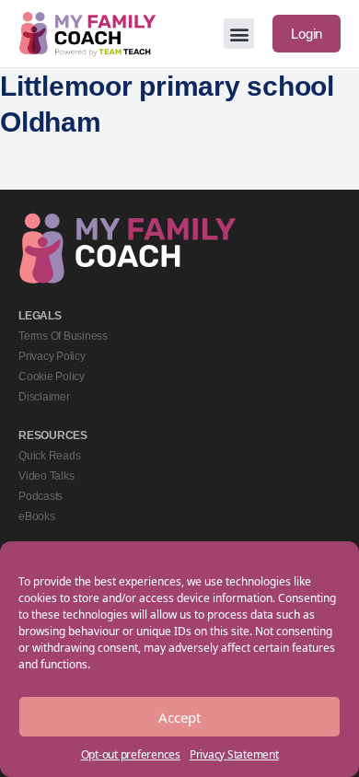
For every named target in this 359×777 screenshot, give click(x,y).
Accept (179, 717)
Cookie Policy (51, 376)
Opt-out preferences (130, 754)
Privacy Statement (234, 754)
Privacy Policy (52, 356)
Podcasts (40, 496)
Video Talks (46, 476)
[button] (239, 33)
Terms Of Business (63, 336)
